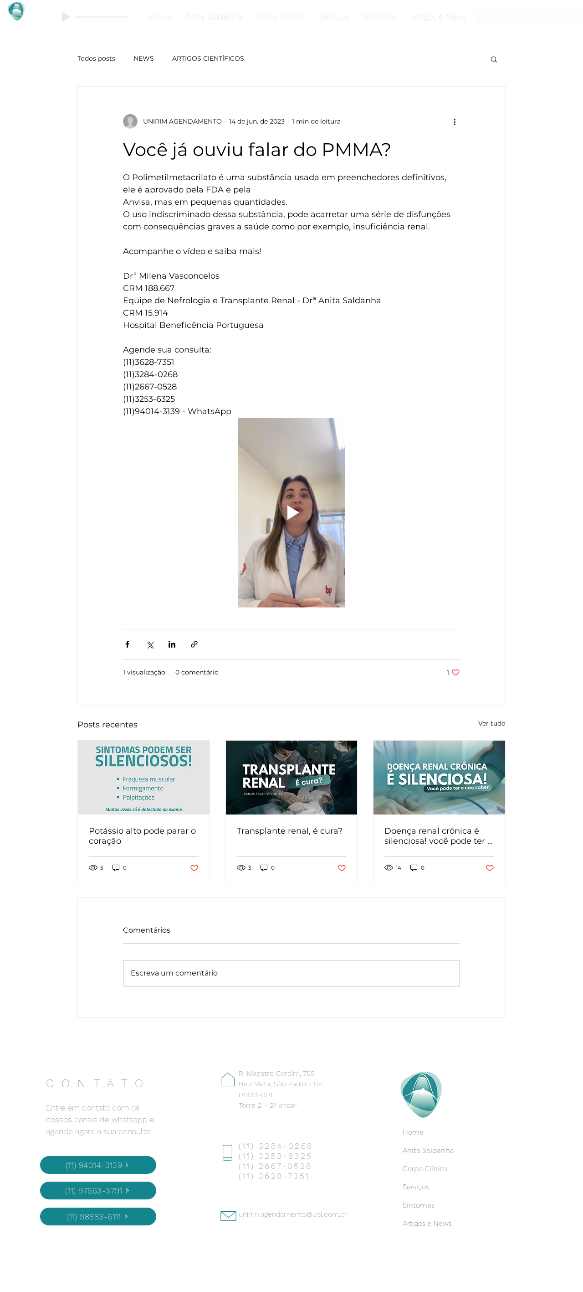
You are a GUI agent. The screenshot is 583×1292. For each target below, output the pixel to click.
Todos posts (96, 58)
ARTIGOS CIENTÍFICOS (208, 58)
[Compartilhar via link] (194, 644)
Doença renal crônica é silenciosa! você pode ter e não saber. (438, 836)
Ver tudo (492, 723)
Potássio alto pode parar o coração (142, 836)
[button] (494, 58)
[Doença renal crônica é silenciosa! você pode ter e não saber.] (439, 778)
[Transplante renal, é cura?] (292, 778)
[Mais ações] (454, 121)
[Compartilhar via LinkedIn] (172, 644)
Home (413, 1132)
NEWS (143, 58)
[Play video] (291, 512)
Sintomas (419, 1205)
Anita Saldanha (428, 1150)
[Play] (66, 16)
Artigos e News (427, 1223)
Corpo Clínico (425, 1168)
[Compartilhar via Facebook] (127, 644)
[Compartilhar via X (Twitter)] (149, 644)
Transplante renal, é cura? (290, 831)
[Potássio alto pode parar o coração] (144, 778)
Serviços (416, 1187)
